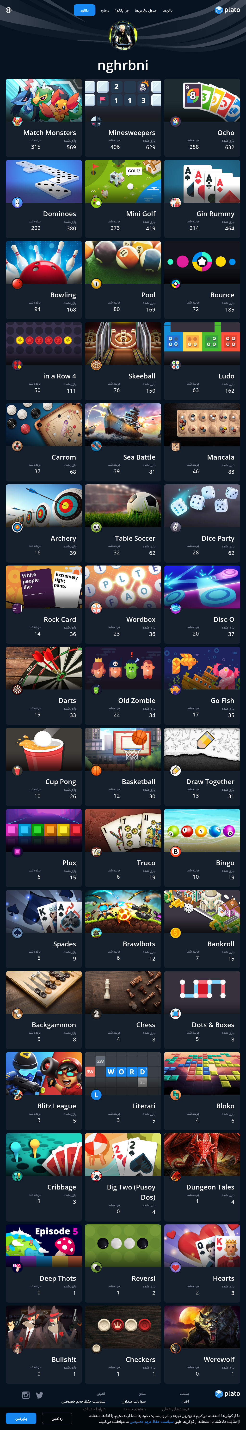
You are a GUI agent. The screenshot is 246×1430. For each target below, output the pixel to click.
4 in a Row (59, 375)
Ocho (225, 132)
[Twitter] (39, 1395)
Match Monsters (49, 132)
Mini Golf (140, 213)
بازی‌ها (167, 10)
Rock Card (60, 619)
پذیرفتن (21, 1418)
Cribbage (61, 1186)
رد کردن (57, 1418)
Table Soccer (135, 538)
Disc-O (223, 619)
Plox (69, 862)
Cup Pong (60, 781)
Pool (148, 294)
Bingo (225, 862)
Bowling (63, 294)
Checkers (140, 1359)
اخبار (185, 1401)
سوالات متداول (134, 1401)
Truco (146, 862)
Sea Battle (139, 457)
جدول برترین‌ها (146, 10)
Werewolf (219, 1359)
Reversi (143, 1278)
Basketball (138, 781)
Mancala (220, 457)
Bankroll (220, 943)
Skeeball (142, 375)
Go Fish (222, 700)
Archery (63, 538)
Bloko (225, 1105)
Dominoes (59, 213)
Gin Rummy (215, 213)
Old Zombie (136, 700)
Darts (67, 700)
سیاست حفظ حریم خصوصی (83, 1401)
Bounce (222, 294)
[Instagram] (26, 1395)
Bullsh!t (63, 1359)
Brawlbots (139, 943)
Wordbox (140, 619)
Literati (143, 1105)
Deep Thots (57, 1278)
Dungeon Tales (210, 1186)
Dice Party (218, 538)
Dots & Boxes (213, 1024)
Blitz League (56, 1105)
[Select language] (9, 10)
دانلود (84, 10)
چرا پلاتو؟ (122, 10)
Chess (145, 1024)
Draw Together (210, 781)
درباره (105, 10)
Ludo (226, 375)
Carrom (64, 457)
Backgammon (54, 1024)
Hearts (223, 1278)
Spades (64, 943)
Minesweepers (131, 132)
